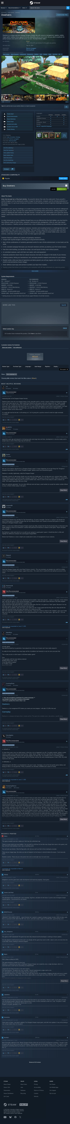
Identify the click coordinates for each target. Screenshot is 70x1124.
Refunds (36, 1096)
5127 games (9, 787)
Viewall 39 (64, 135)
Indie (8, 137)
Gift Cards (6, 1096)
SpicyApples (9, 735)
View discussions (8, 157)
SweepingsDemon (11, 786)
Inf (7, 386)
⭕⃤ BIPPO (9, 427)
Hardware (23, 1090)
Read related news (8, 155)
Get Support (53, 1090)
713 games (8, 685)
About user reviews (7, 347)
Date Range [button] (38, 366)
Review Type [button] (5, 366)
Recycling (23, 1093)
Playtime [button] (47, 366)
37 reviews (8, 456)
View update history (9, 152)
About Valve (24, 1084)
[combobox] (47, 7)
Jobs (22, 1087)
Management (30, 54)
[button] (4, 8)
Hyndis (8, 454)
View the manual (8, 150)
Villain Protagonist (15, 54)
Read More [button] (63, 490)
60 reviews (15, 388)
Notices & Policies (39, 1090)
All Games (4, 12)
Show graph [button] (63, 369)
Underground (23, 54)
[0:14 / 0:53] (35, 75)
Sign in (3, 106)
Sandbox (36, 54)
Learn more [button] (63, 178)
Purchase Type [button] (17, 366)
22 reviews (8, 587)
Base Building (6, 54)
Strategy (18, 137)
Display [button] (56, 366)
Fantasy (45, 54)
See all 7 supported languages (44, 126)
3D (59, 54)
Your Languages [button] (11, 374)
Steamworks (7, 1090)
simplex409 (9, 505)
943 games (8, 388)
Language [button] (28, 366)
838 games (8, 429)
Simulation (12, 137)
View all (65, 328)
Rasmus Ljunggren (31, 48)
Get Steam (52, 1084)
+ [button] (61, 54)
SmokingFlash (10, 683)
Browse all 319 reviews (35, 1062)
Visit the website (8, 148)
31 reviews (15, 634)
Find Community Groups (10, 162)
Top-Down (55, 54)
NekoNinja (9, 632)
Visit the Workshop (8, 160)
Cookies (36, 1093)
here (32, 333)
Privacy (36, 1084)
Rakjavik (8, 555)
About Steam (7, 1084)
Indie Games (11, 12)
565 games (8, 634)
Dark (41, 54)
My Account (53, 1093)
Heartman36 (9, 585)
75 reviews (15, 429)
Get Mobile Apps (54, 1087)
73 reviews (8, 507)
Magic (50, 54)
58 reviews (15, 685)
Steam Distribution (8, 1093)
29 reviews (8, 737)
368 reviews (16, 787)
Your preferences (17, 347)
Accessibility (37, 1087)
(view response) (6, 627)
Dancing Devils (30, 50)
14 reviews (8, 557)
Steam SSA (7, 1087)
